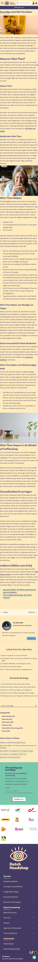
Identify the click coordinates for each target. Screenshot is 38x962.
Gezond (6, 731)
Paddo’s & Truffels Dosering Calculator (13, 742)
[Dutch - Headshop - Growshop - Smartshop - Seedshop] (9, 3)
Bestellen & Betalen (18, 881)
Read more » (31, 638)
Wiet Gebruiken (8, 716)
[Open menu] (2, 3)
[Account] (33, 3)
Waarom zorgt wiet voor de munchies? (14, 655)
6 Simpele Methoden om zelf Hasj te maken (16, 663)
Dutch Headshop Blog (18, 949)
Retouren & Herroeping (18, 902)
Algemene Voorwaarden (18, 928)
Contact (18, 923)
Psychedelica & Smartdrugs (12, 728)
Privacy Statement (18, 933)
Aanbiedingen (18, 944)
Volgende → (32, 612)
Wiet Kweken (7, 722)
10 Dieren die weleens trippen (12, 666)
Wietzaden (7, 719)
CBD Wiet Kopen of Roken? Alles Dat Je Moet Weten (19, 687)
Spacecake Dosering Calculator (10, 757)
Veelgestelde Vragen (18, 892)
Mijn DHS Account (18, 913)
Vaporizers (6, 725)
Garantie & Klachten (18, 897)
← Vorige (4, 612)
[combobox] (19, 706)
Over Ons (18, 918)
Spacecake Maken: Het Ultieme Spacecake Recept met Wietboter (18, 747)
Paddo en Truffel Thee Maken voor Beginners (17, 690)
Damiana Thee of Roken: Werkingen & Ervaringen (18, 693)
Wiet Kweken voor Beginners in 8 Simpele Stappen (16, 751)
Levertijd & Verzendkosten (18, 887)
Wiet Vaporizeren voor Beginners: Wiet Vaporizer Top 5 (20, 696)
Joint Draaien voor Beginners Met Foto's (13, 754)
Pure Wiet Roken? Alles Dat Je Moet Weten (16, 684)
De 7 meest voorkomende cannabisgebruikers (17, 669)
